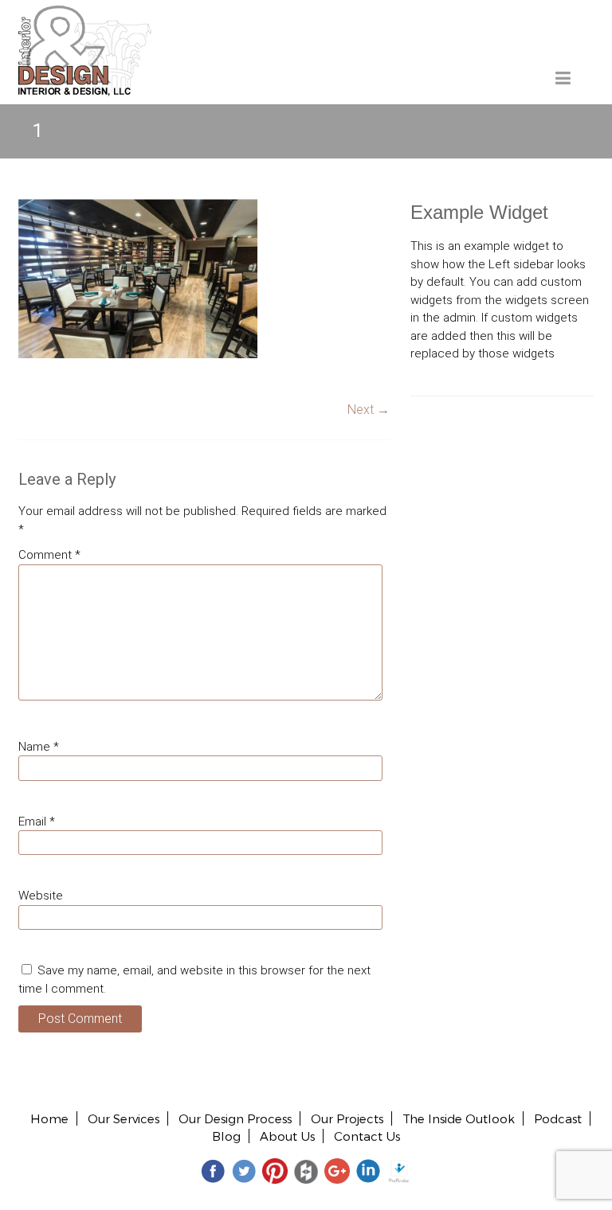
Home (49, 1118)
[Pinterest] (275, 1171)
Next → (368, 409)
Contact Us (367, 1136)
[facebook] (212, 1171)
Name (38, 747)
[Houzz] (306, 1171)
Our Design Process (235, 1118)
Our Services (123, 1118)
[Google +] (337, 1171)
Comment (49, 555)
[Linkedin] (368, 1171)
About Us (287, 1136)
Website (40, 895)
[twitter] (244, 1171)
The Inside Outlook (458, 1118)
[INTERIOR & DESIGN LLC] (84, 14)
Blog (226, 1136)
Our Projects (347, 1118)
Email (36, 821)
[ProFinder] (399, 1171)
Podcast (558, 1118)
